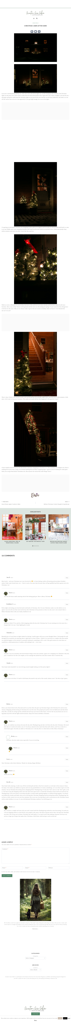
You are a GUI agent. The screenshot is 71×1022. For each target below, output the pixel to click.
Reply (67, 577)
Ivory (8, 759)
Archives (35, 967)
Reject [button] (65, 1018)
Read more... (35, 928)
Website (51, 867)
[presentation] (12, 527)
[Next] (67, 529)
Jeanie (8, 663)
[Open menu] (34, 18)
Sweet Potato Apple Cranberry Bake (11, 503)
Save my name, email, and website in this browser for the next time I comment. (21, 871)
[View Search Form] (37, 18)
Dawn (10, 592)
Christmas (35, 23)
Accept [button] (60, 1018)
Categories (35, 956)
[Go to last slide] (4, 529)
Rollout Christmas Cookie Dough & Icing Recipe (56, 503)
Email (27, 867)
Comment (5, 849)
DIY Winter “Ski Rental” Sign (35, 541)
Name (4, 867)
